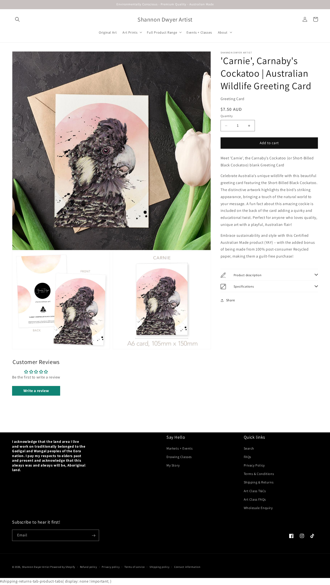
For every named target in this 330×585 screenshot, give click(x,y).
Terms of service (134, 567)
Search (249, 448)
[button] (17, 19)
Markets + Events (179, 448)
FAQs (247, 456)
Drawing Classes (179, 456)
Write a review (36, 390)
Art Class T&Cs (255, 491)
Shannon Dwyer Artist (36, 567)
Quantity (227, 116)
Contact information (187, 567)
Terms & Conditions (259, 473)
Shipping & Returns (259, 482)
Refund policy (88, 567)
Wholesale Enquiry (258, 507)
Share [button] (230, 300)
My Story (173, 465)
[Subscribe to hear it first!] (93, 535)
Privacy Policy (254, 465)
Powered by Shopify (62, 567)
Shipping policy (160, 567)
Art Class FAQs (255, 499)
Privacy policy (111, 567)
